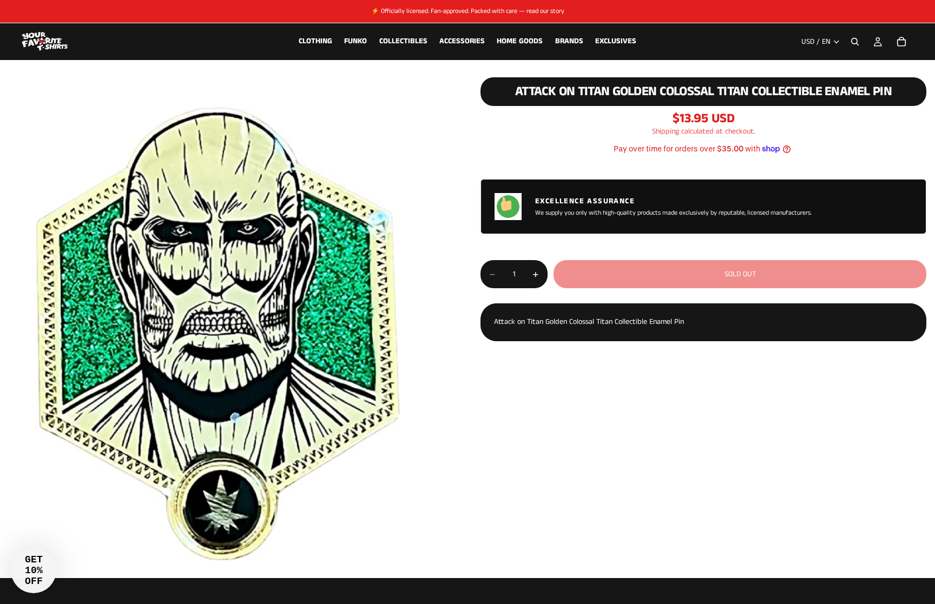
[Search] (855, 42)
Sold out (740, 274)
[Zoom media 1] (227, 321)
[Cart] (901, 42)
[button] (33, 570)
